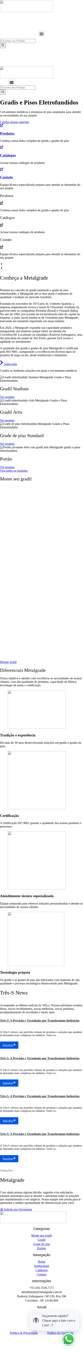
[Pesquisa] (3, 45)
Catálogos (8, 155)
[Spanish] (80, 16)
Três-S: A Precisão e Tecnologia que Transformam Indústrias (40, 1020)
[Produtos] (1, 126)
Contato (6, 177)
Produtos (7, 133)
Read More (8, 1045)
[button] (41, 34)
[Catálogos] (1, 147)
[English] (75, 16)
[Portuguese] (70, 16)
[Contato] (1, 169)
